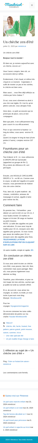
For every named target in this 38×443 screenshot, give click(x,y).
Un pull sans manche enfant (14, 402)
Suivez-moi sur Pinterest (16, 396)
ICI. (32, 250)
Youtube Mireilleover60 (18, 317)
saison (5, 333)
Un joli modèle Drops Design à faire (20, 339)
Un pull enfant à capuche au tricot (16, 427)
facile (18, 326)
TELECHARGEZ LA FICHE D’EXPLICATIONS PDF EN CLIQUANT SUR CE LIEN (18, 242)
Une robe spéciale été (14, 336)
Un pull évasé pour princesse (14, 420)
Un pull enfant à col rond (12, 408)
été (14, 326)
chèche (9, 326)
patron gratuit (15, 329)
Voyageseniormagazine (19, 306)
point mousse (26, 329)
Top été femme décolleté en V (14, 414)
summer (12, 333)
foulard (24, 326)
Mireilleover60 (15, 298)
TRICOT (9, 323)
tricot (19, 333)
